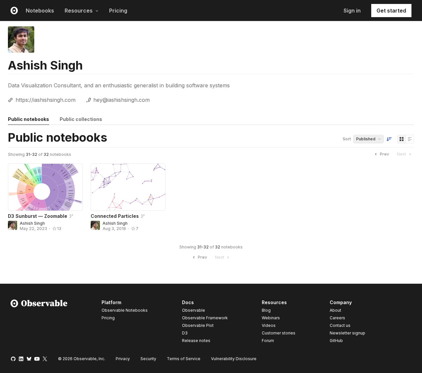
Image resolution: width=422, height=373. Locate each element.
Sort (347, 138)
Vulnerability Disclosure (233, 358)
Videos (269, 325)
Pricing (118, 10)
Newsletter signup (347, 333)
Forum (268, 340)
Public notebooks (28, 119)
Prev (384, 154)
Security (148, 358)
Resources (79, 10)
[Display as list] (410, 139)
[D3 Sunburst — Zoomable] (45, 187)
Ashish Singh (32, 223)
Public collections (81, 119)
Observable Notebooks (125, 310)
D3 (185, 332)
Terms (183, 358)
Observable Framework (205, 317)
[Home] (39, 323)
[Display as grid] (402, 139)
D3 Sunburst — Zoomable (37, 216)
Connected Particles (115, 216)
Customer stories (278, 332)
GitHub (336, 340)
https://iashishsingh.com (45, 100)
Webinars (271, 317)
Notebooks (40, 10)
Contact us (340, 325)
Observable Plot (198, 325)
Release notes (196, 340)
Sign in (352, 10)
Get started (391, 10)
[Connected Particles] (128, 187)
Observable (193, 310)
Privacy (123, 358)
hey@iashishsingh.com (121, 100)
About (335, 310)
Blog (266, 310)
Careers (337, 317)
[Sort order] (389, 139)
